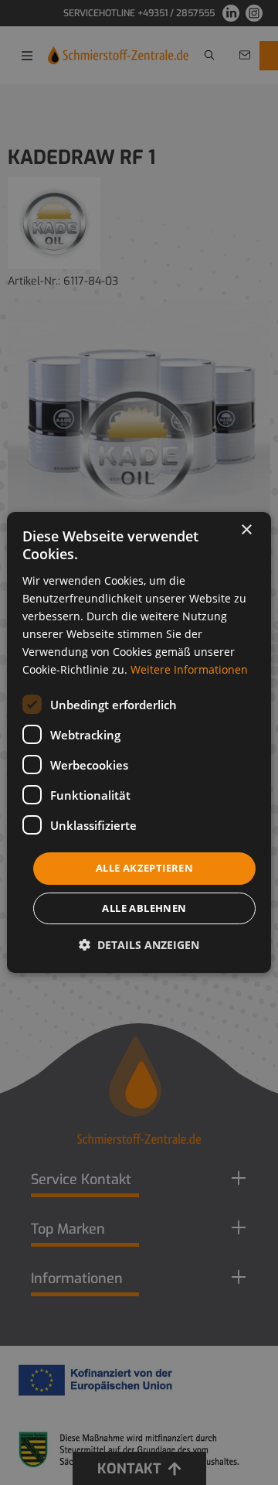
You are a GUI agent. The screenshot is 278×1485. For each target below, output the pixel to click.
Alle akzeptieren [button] (144, 868)
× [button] (246, 530)
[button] (139, 945)
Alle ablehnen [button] (144, 908)
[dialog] (139, 742)
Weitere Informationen (189, 669)
